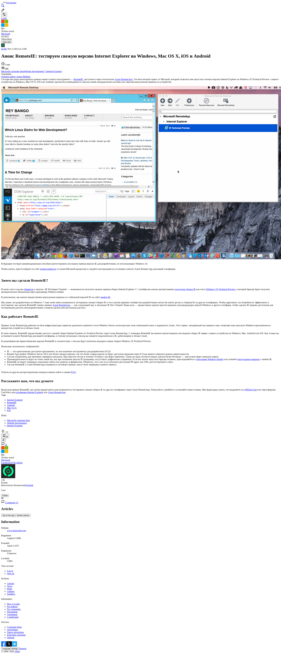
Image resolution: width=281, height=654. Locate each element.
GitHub (19, 463)
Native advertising (15, 632)
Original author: (15, 76)
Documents (12, 612)
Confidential (12, 617)
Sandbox (11, 594)
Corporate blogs (14, 627)
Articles (10, 583)
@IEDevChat (250, 389)
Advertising (12, 629)
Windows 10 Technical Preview (220, 289)
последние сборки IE (185, 289)
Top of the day (8, 515)
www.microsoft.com (16, 530)
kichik (4, 49)
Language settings (10, 649)
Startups (10, 637)
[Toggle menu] (2, 3)
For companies (14, 609)
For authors (12, 606)
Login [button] (4, 18)
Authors (10, 591)
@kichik (29, 485)
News (9, 586)
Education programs (16, 635)
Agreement (12, 614)
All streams (11, 2)
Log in (10, 571)
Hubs (9, 589)
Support (22, 648)
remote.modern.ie (48, 269)
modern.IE (105, 297)
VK (14, 463)
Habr (17, 651)
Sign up (10, 573)
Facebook (5, 463)
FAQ (73, 372)
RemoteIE (78, 79)
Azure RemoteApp (123, 79)
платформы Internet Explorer (29, 392)
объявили (29, 289)
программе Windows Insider (209, 359)
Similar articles (23, 515)
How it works (13, 604)
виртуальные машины (249, 359)
